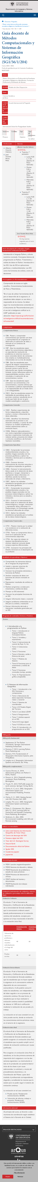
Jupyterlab (9, 854)
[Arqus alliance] (18, 1150)
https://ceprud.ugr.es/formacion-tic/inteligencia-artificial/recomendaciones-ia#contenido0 (19, 318)
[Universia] (19, 1156)
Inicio (3, 22)
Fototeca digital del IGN (14, 838)
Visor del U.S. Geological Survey (18, 841)
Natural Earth (10, 844)
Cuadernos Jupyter (12, 852)
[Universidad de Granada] (19, 4)
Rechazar (20, 1176)
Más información (19, 1173)
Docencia (7, 21)
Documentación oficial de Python (18, 846)
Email (23, 150)
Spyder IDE (10, 849)
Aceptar (8, 1176)
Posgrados (14, 21)
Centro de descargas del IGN (16, 835)
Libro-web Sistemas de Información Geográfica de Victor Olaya (18, 832)
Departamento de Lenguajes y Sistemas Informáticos (19, 10)
